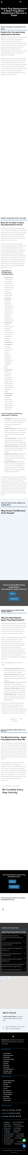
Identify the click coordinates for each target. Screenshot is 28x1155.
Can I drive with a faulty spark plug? (11, 969)
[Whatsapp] (24, 1140)
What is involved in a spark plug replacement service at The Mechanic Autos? (12, 937)
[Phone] (24, 1146)
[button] (20, 1)
